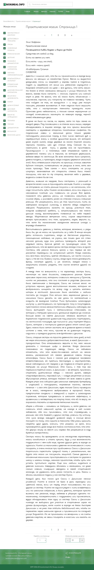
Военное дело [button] (14, 135)
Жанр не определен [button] (12, 116)
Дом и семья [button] (13, 105)
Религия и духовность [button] (13, 97)
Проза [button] (10, 44)
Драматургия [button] (13, 128)
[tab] (13, 34)
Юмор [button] (10, 102)
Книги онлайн (58, 567)
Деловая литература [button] (12, 110)
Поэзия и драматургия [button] (13, 62)
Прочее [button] (11, 124)
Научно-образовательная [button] (15, 74)
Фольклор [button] (12, 131)
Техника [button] (11, 120)
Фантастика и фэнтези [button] (13, 34)
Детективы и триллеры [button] (13, 40)
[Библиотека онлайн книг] (14, 4)
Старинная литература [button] (12, 68)
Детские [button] (11, 57)
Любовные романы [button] (12, 49)
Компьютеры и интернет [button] (14, 80)
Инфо (67, 557)
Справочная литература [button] (13, 85)
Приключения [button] (14, 54)
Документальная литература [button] (15, 91)
